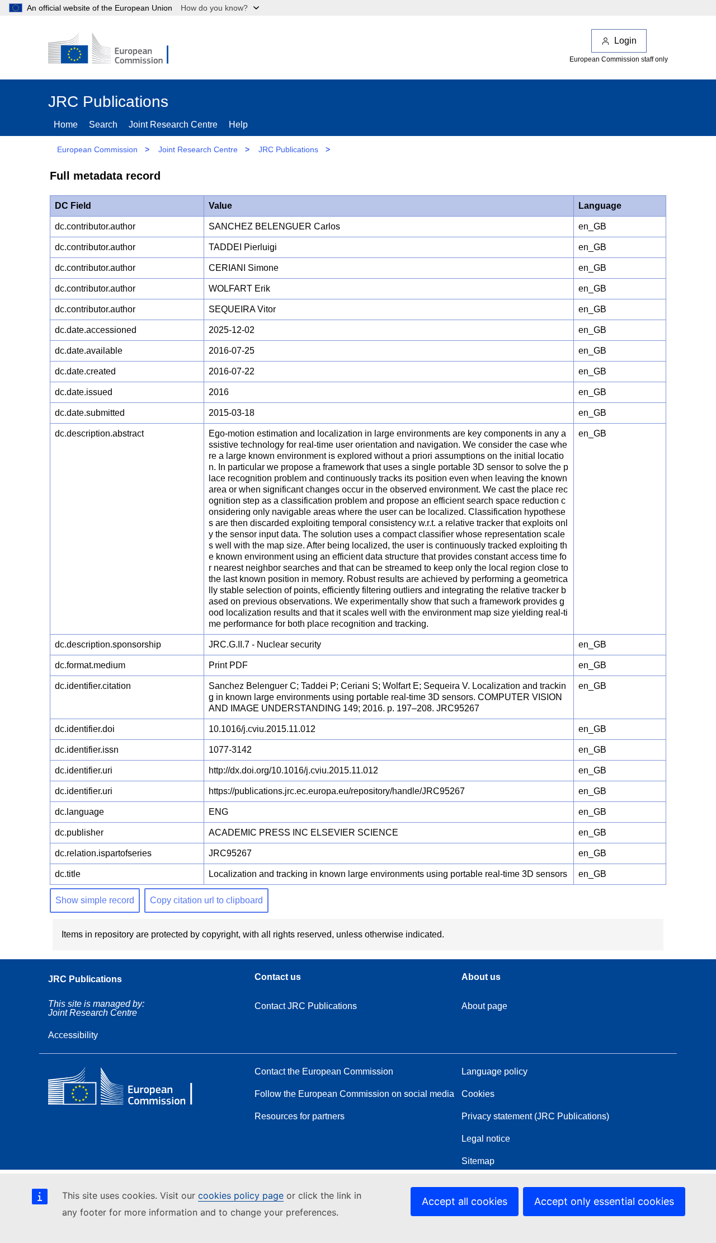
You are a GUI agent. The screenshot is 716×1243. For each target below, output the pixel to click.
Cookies (477, 1094)
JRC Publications (288, 149)
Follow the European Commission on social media (354, 1094)
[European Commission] (115, 49)
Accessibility (73, 1035)
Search (103, 124)
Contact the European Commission (324, 1071)
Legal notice (485, 1138)
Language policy (494, 1071)
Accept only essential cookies (604, 1201)
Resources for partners (300, 1116)
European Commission (97, 149)
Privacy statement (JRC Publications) (535, 1116)
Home (66, 124)
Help (238, 124)
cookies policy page (241, 1195)
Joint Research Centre (173, 124)
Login (625, 40)
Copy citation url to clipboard (206, 900)
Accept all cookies (464, 1201)
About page (484, 1006)
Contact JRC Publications (306, 1006)
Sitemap (477, 1161)
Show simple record (94, 900)
